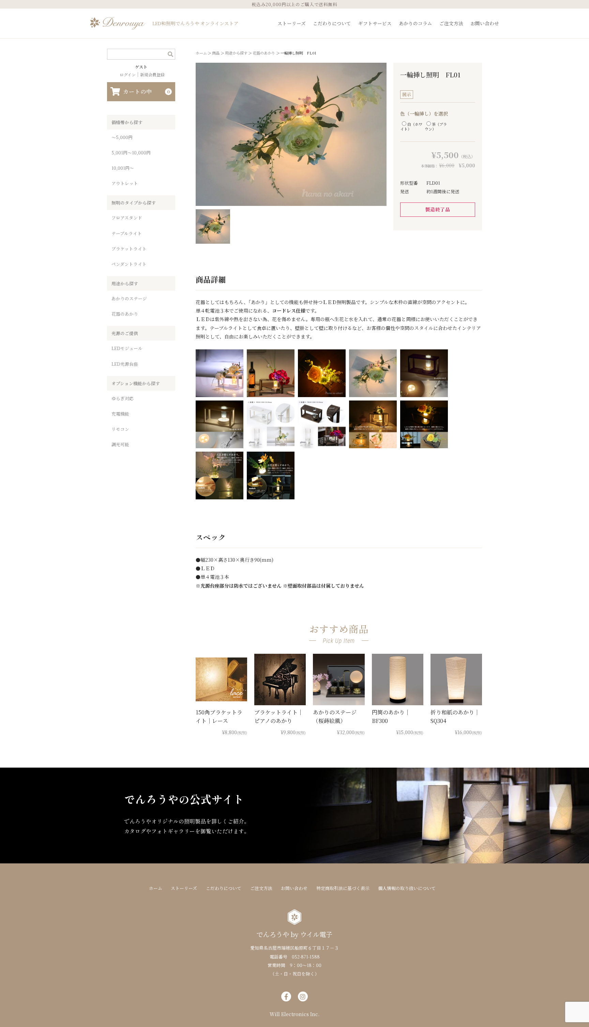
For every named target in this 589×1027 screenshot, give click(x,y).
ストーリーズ (291, 23)
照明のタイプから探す (133, 202)
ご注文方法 (451, 23)
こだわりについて (332, 23)
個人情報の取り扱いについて (407, 888)
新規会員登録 (152, 74)
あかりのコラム (415, 23)
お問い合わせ (484, 23)
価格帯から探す (126, 122)
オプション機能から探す (135, 383)
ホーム (155, 888)
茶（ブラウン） (436, 126)
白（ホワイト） (411, 126)
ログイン (128, 74)
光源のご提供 (124, 333)
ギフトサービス (375, 23)
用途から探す (124, 283)
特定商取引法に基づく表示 (342, 888)
